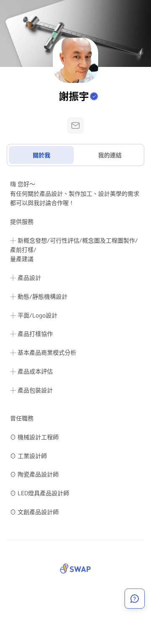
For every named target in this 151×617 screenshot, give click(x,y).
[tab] (41, 155)
